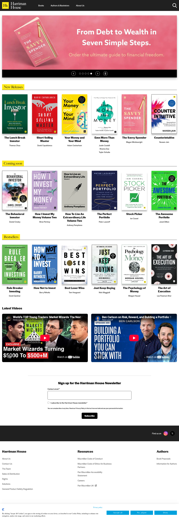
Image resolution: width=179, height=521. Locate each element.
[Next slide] (97, 78)
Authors (162, 455)
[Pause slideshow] (105, 78)
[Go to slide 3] (85, 78)
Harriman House (14, 455)
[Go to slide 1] (80, 78)
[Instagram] (165, 437)
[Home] (14, 5)
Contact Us (7, 467)
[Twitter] (172, 437)
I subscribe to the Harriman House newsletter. (68, 407)
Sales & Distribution (11, 477)
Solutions (6, 488)
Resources (85, 455)
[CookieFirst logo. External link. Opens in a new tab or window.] (3, 509)
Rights (5, 482)
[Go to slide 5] (91, 78)
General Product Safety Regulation (17, 493)
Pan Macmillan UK (86, 489)
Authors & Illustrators (60, 5)
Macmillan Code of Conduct (90, 462)
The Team (6, 472)
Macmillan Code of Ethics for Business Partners (95, 469)
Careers (81, 484)
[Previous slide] (73, 78)
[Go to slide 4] (88, 78)
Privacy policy (97, 507)
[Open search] (174, 5)
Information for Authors (167, 467)
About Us (80, 5)
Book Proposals (163, 462)
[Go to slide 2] (83, 78)
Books (41, 5)
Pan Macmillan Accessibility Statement (90, 478)
